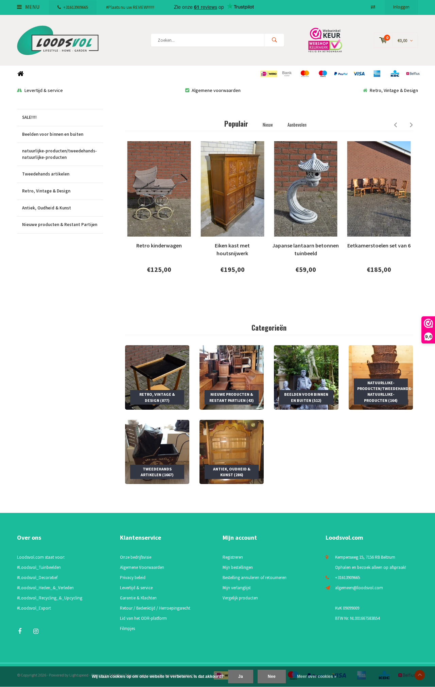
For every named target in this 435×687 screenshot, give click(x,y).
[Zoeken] (274, 40)
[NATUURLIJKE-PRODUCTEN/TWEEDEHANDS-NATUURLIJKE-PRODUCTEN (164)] (381, 377)
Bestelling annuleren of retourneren (254, 577)
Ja (240, 676)
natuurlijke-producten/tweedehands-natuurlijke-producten (59, 154)
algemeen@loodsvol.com (359, 588)
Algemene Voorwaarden (142, 567)
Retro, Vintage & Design (394, 90)
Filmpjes (127, 628)
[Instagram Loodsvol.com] (36, 631)
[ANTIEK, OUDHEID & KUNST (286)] (231, 451)
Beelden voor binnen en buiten (52, 134)
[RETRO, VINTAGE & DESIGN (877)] (157, 377)
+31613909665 (75, 7)
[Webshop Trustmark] (329, 40)
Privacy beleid (132, 577)
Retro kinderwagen (159, 245)
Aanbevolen (297, 124)
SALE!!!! (29, 117)
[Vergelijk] (373, 7)
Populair (236, 123)
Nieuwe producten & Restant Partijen (59, 224)
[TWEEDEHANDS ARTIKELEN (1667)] (157, 451)
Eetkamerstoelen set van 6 (379, 245)
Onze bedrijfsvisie (135, 557)
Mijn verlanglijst (237, 588)
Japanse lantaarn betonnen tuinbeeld (305, 249)
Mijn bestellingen (238, 567)
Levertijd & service (43, 90)
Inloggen (401, 7)
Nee (272, 676)
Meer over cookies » (316, 676)
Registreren (233, 557)
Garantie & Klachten (138, 598)
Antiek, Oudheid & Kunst (46, 208)
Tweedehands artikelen (45, 174)
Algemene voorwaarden (216, 90)
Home (20, 74)
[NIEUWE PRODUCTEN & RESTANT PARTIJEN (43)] (231, 377)
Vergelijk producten (240, 598)
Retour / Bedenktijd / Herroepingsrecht (155, 608)
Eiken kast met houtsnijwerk (232, 249)
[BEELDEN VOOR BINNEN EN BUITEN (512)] (306, 377)
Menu (31, 6)
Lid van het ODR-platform (143, 618)
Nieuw (268, 124)
